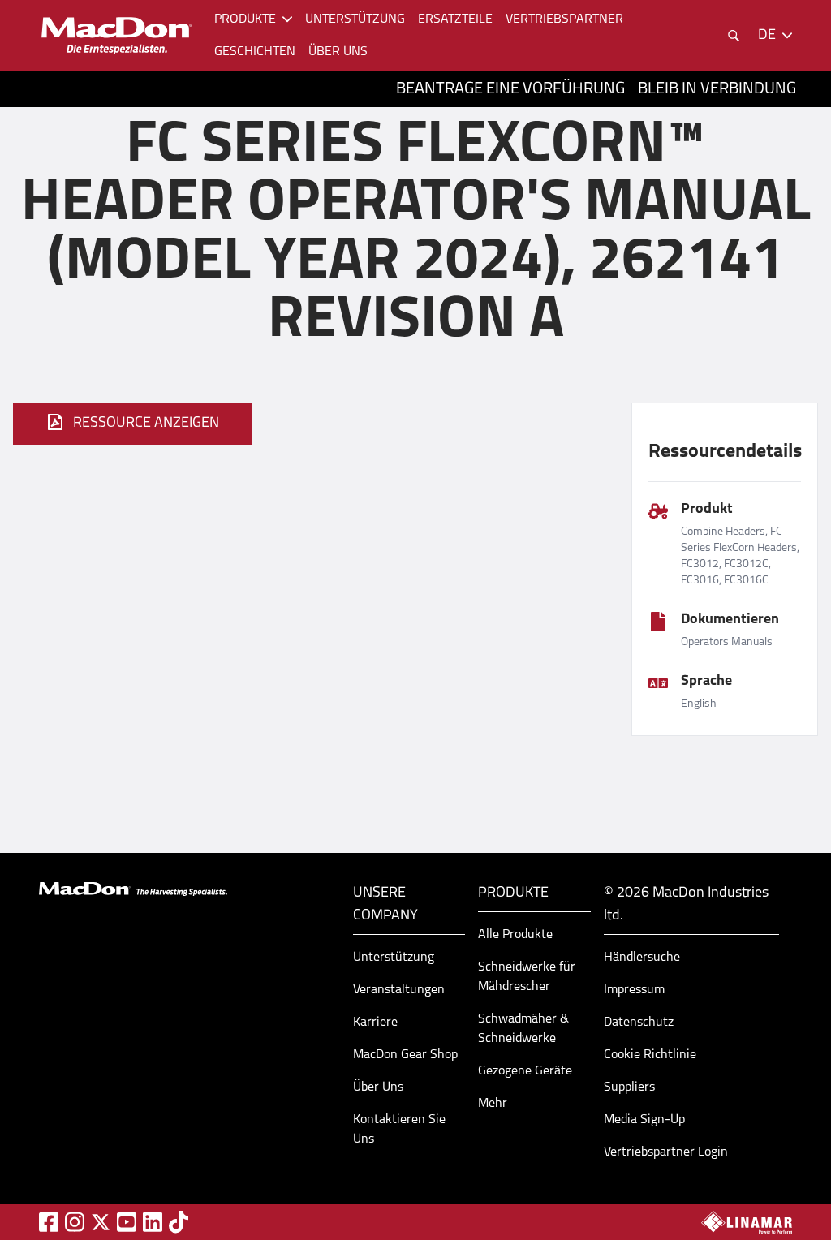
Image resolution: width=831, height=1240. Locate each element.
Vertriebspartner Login (666, 1152)
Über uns (338, 51)
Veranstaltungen (399, 990)
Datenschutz (639, 1022)
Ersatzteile (455, 19)
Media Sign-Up (644, 1119)
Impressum (634, 990)
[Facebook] (48, 1222)
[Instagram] (74, 1222)
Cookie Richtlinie (650, 1054)
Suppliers (629, 1087)
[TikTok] (178, 1222)
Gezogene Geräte (525, 1071)
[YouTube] (126, 1222)
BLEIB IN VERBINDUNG (717, 89)
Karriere (375, 1022)
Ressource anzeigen (146, 423)
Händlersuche (642, 957)
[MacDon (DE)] (117, 36)
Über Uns (378, 1087)
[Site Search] (733, 35)
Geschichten (254, 51)
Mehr (492, 1103)
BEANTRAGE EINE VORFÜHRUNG (510, 89)
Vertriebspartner (564, 19)
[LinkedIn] (152, 1222)
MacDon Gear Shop (405, 1054)
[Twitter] (100, 1222)
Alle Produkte (515, 934)
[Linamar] (746, 1222)
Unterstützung (355, 19)
